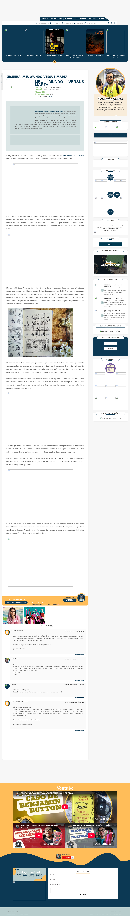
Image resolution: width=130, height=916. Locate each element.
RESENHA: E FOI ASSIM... (14, 55)
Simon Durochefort (19, 702)
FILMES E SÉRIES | (57, 19)
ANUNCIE (79, 23)
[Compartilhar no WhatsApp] (42, 602)
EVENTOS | (69, 19)
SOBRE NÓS (56, 23)
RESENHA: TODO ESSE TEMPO (114, 298)
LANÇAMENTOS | (81, 19)
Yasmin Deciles (17, 631)
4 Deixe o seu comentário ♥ (16, 599)
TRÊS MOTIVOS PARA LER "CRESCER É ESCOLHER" (110, 229)
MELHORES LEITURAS (96, 19)
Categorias (68, 23)
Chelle (13, 685)
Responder (80, 654)
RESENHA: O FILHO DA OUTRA (54, 55)
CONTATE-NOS (91, 23)
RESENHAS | (45, 19)
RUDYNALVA (15, 659)
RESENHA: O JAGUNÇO (95, 55)
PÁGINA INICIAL (43, 23)
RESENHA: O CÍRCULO (34, 55)
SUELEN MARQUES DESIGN (113, 914)
